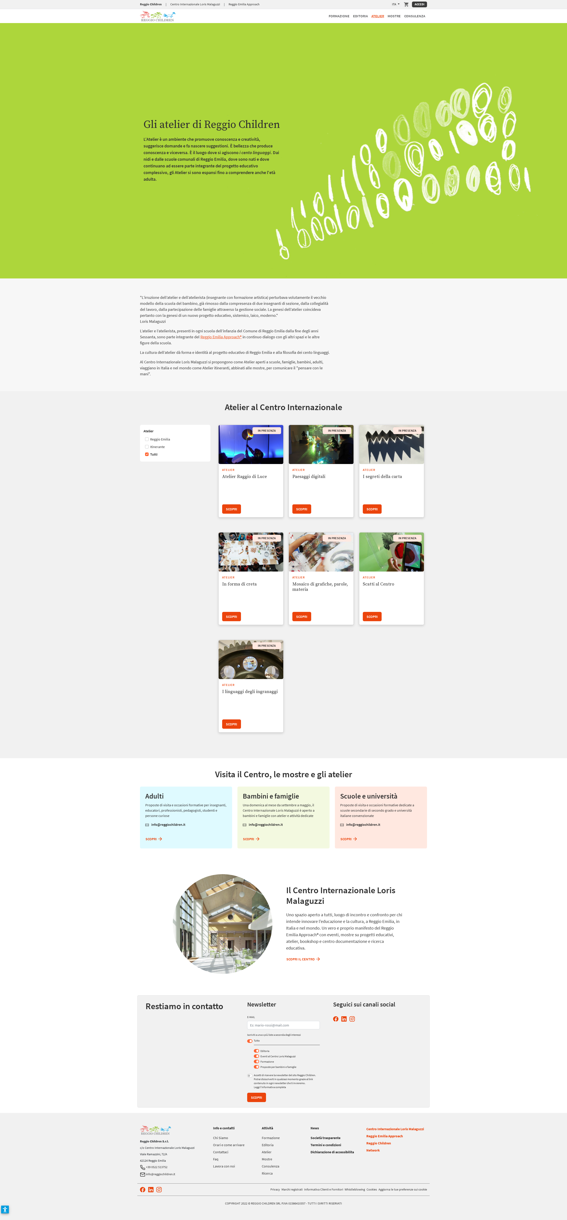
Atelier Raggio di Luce (244, 477)
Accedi (419, 4)
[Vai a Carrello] (406, 4)
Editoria (360, 16)
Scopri (231, 509)
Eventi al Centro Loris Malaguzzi (278, 1056)
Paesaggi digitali (308, 477)
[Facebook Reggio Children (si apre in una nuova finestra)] (336, 1019)
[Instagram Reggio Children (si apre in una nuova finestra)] (353, 1019)
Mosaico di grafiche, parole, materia (320, 587)
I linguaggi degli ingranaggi (250, 692)
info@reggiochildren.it (168, 824)
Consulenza (414, 16)
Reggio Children (151, 4)
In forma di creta (239, 584)
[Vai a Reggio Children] (157, 15)
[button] (5, 1209)
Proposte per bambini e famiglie (278, 1067)
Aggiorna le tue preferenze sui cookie (403, 1189)
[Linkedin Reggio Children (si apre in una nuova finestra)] (344, 1019)
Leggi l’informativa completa (270, 1087)
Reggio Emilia (160, 439)
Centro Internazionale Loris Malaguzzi (195, 4)
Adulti (154, 796)
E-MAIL (251, 1017)
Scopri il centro (300, 959)
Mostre (394, 16)
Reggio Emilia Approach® (221, 336)
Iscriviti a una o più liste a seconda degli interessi (274, 1034)
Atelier (377, 16)
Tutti (153, 454)
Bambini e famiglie (271, 796)
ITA (394, 4)
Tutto (257, 1040)
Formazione (339, 16)
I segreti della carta (382, 477)
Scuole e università (369, 796)
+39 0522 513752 (156, 1167)
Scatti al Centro (378, 584)
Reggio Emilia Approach (244, 4)
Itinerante (157, 447)
